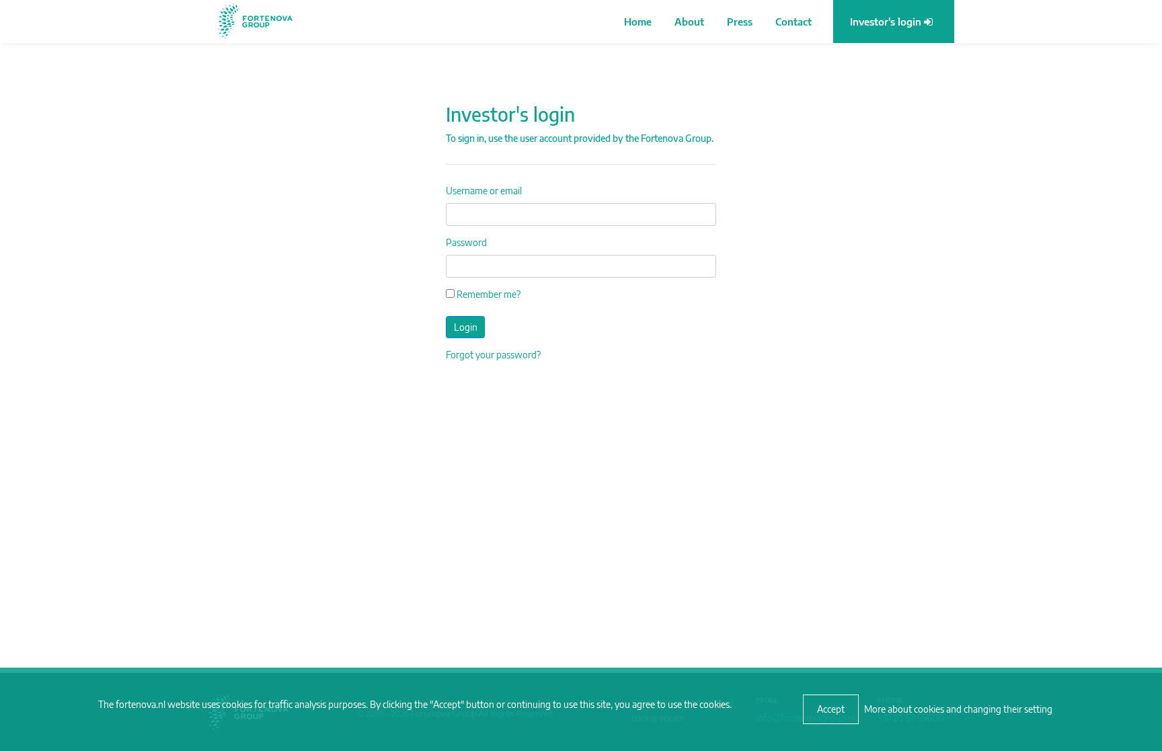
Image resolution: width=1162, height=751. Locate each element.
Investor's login (887, 21)
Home (638, 21)
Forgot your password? (493, 354)
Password (466, 242)
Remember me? (487, 294)
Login (465, 327)
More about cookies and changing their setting (958, 709)
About (689, 21)
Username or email (484, 190)
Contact (793, 21)
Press (739, 21)
